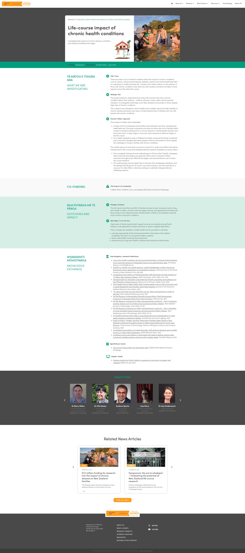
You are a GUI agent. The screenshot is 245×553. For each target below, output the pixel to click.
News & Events (123, 528)
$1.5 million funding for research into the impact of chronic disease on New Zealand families (98, 477)
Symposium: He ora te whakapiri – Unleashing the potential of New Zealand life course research (146, 477)
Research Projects (124, 531)
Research (71, 19)
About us (120, 525)
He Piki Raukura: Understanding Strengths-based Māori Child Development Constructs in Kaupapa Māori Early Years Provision (142, 297)
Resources (214, 3)
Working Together (124, 534)
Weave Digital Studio (146, 551)
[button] (238, 3)
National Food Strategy (127, 540)
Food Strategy (227, 3)
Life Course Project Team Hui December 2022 (130, 348)
